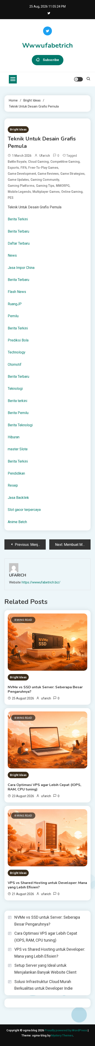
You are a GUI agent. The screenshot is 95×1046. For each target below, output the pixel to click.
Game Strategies (72, 173)
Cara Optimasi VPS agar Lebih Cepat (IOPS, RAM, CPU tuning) (44, 787)
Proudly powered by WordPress (66, 1030)
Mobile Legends (19, 191)
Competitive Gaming (65, 161)
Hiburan (13, 437)
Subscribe (51, 60)
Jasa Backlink (18, 498)
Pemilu (13, 316)
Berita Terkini (18, 219)
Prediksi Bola (18, 340)
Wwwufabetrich (47, 45)
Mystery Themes (62, 1035)
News (12, 255)
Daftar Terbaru (19, 243)
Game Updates (18, 179)
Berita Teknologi (20, 425)
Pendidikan (16, 473)
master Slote (18, 449)
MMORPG (63, 185)
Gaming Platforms (21, 185)
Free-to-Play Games (43, 167)
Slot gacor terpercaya (24, 510)
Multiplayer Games (46, 191)
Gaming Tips (45, 185)
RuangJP (15, 304)
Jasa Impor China (21, 268)
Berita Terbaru (18, 231)
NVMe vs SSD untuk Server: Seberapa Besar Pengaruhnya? (45, 689)
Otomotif (14, 364)
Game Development (22, 173)
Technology (16, 352)
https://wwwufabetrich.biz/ (41, 582)
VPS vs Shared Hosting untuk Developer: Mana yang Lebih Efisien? (47, 885)
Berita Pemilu (18, 413)
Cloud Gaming (38, 161)
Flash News (17, 292)
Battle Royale (17, 161)
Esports (13, 167)
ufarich (44, 155)
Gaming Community (44, 179)
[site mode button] (78, 79)
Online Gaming (72, 191)
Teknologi (15, 388)
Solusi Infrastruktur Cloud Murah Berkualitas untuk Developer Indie (43, 985)
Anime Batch (17, 522)
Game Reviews (48, 173)
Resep (13, 485)
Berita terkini (17, 401)
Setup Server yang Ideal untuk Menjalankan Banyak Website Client (45, 969)
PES (10, 197)
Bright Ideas (18, 129)
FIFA (24, 167)
